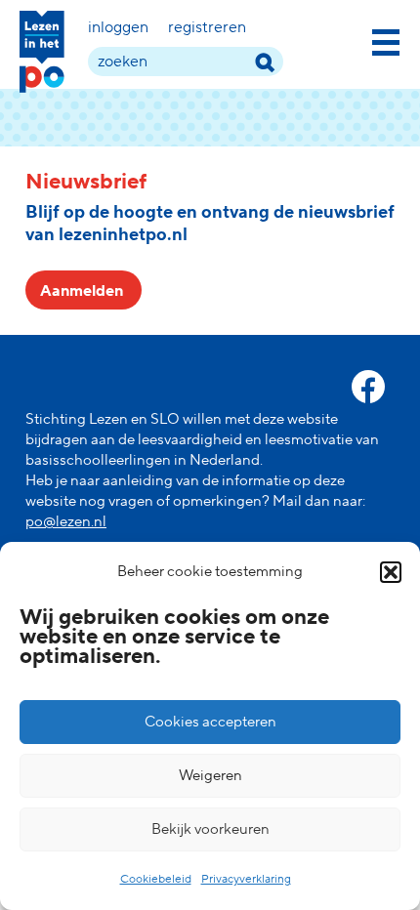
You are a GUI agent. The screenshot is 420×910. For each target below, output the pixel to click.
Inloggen (118, 27)
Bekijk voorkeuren (210, 829)
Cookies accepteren (210, 722)
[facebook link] (368, 386)
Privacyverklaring (246, 879)
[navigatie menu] (385, 39)
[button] (390, 572)
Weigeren (210, 775)
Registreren (207, 27)
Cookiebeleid (155, 879)
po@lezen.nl (65, 522)
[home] (42, 52)
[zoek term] (264, 62)
